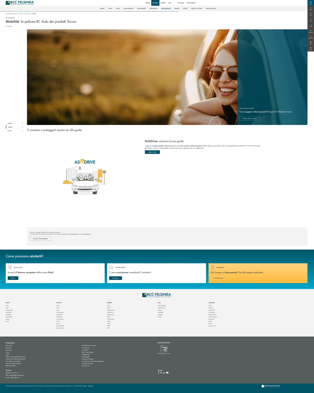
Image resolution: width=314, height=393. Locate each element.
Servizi (7, 321)
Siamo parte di (212, 314)
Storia (210, 305)
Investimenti (9, 312)
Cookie (14, 354)
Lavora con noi (212, 326)
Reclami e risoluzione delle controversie (22, 357)
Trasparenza (9, 350)
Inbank (7, 319)
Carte (7, 308)
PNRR (108, 326)
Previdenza (8, 314)
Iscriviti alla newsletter (93, 363)
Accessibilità (85, 350)
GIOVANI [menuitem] (155, 3)
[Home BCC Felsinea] (20, 3)
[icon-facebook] (158, 372)
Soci (159, 302)
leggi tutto (152, 152)
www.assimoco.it (87, 234)
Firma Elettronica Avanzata (95, 345)
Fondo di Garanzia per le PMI (19, 363)
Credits (84, 386)
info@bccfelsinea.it (15, 377)
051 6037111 (15, 373)
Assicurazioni (27, 13)
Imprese (109, 302)
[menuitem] (102, 8)
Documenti (211, 319)
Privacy (14, 352)
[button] (310, 3)
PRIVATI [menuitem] (148, 3)
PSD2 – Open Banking (94, 352)
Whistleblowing (86, 354)
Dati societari (15, 345)
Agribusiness (110, 314)
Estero (108, 317)
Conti (7, 305)
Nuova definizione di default (13, 361)
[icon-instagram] (161, 372)
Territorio (211, 308)
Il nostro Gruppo (213, 317)
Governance (212, 312)
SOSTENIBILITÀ (191, 3)
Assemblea (160, 312)
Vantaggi (160, 314)
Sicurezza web (85, 348)
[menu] (170, 3)
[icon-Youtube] (167, 372)
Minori (58, 305)
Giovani (20, 13)
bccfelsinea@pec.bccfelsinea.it (16, 375)
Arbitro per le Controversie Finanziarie (22, 359)
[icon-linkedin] (164, 372)
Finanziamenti (9, 310)
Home (15, 13)
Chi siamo (212, 302)
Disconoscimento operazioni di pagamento (93, 361)
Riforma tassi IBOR (17, 366)
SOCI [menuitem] (169, 3)
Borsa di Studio (60, 326)
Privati (8, 302)
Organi (159, 310)
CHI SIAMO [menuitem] (180, 3)
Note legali (90, 386)
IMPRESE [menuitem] (163, 3)
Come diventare (162, 305)
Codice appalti (85, 357)
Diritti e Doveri (161, 308)
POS (108, 328)
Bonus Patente (60, 328)
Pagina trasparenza (40, 238)
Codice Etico (212, 310)
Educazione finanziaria (88, 359)
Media (210, 321)
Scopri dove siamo (251, 119)
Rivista (159, 317)
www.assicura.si (74, 234)
